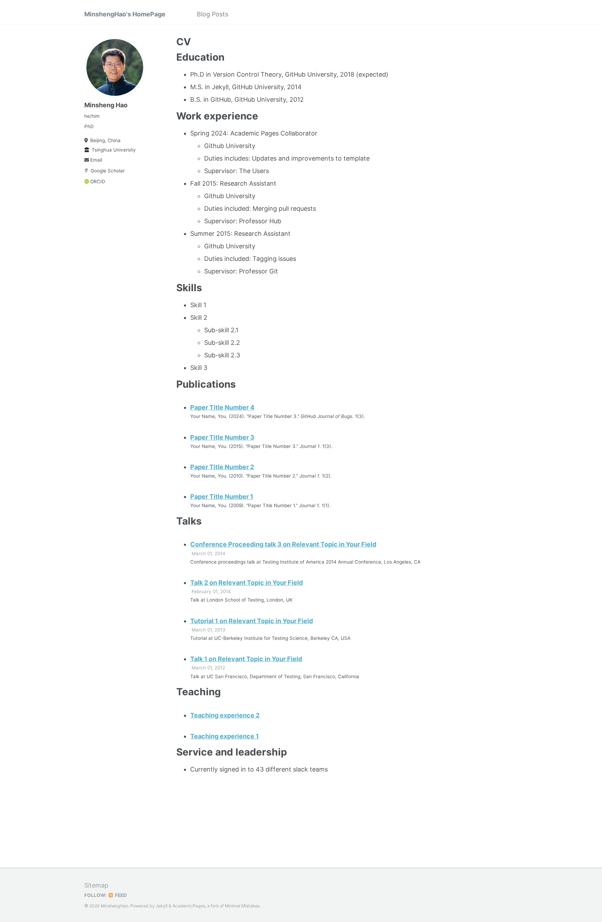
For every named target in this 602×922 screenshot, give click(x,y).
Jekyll (162, 905)
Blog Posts (212, 14)
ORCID (97, 181)
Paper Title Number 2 (222, 467)
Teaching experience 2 (225, 715)
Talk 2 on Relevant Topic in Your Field (246, 582)
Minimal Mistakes (242, 905)
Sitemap (96, 885)
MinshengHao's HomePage (124, 14)
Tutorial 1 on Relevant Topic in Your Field (251, 621)
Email (96, 160)
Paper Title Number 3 (222, 437)
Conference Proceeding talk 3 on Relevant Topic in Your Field (283, 544)
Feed (120, 895)
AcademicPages (188, 905)
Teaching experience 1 (224, 736)
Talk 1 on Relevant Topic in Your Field (246, 659)
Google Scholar (108, 170)
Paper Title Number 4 (222, 407)
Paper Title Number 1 (221, 496)
